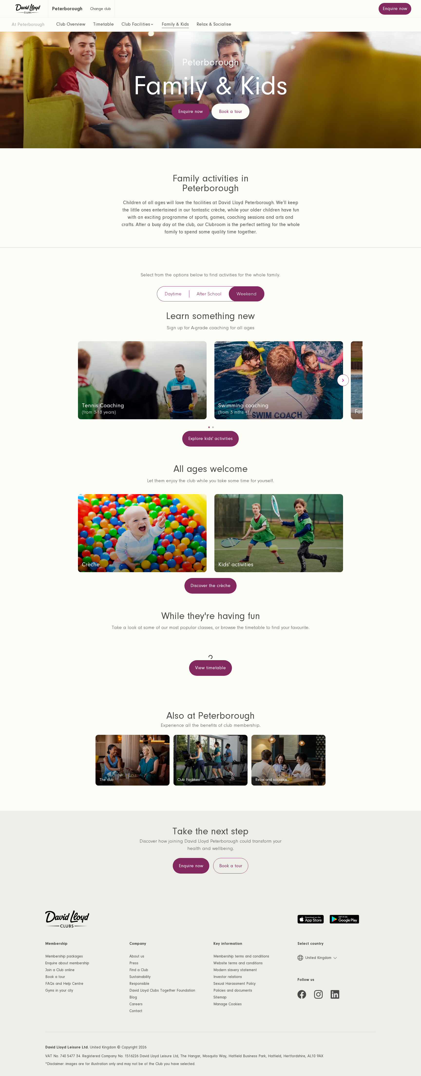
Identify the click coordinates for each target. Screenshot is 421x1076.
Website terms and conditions (238, 963)
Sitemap (220, 997)
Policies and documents (232, 990)
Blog (133, 997)
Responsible (139, 983)
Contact (135, 1011)
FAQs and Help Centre (64, 983)
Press (133, 963)
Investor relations (227, 977)
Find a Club (138, 970)
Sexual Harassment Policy (234, 983)
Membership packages (64, 956)
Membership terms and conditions (241, 956)
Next (343, 380)
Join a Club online (60, 970)
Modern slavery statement (235, 970)
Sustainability (140, 977)
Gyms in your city (59, 990)
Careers (136, 1004)
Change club (100, 9)
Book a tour (55, 977)
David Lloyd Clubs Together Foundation (162, 990)
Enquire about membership (67, 963)
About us (136, 956)
